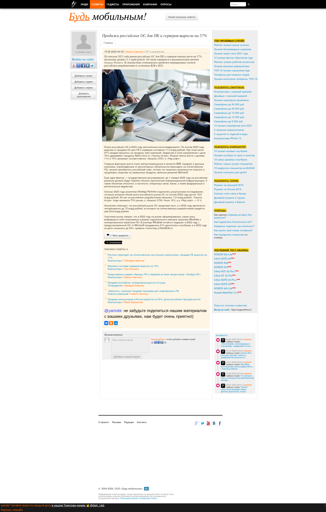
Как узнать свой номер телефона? (233, 230)
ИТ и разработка (155, 51)
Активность (222, 335)
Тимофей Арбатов (134, 260)
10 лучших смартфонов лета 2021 (233, 125)
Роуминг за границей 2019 (228, 185)
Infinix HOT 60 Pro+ (224, 271)
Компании (150, 4)
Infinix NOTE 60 (222, 258)
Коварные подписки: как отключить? (234, 226)
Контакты (142, 422)
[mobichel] (223, 340)
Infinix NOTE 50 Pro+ (225, 279)
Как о (217, 234)
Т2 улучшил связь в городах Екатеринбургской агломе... (237, 377)
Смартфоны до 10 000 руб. (229, 117)
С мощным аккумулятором (229, 129)
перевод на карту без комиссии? (233, 216)
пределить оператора (232, 234)
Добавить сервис (83, 87)
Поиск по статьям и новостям (230, 305)
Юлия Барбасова (133, 302)
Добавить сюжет (84, 75)
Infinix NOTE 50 (222, 284)
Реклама (116, 422)
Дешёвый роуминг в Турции (229, 197)
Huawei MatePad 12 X (226, 292)
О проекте (103, 422)
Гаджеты (113, 4)
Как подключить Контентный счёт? (233, 221)
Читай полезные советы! (181, 17)
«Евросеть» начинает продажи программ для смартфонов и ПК (143, 290)
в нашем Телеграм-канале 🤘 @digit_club (78, 505)
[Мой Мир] (116, 323)
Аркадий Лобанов (134, 285)
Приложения (131, 4)
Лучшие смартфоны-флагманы (231, 100)
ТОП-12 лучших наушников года (232, 70)
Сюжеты (97, 4)
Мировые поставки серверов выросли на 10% (133, 266)
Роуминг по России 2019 (227, 189)
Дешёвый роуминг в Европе (229, 202)
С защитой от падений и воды (231, 134)
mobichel (247, 339)
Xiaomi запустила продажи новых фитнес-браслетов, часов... (234, 389)
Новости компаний (118, 293)
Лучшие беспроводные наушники (232, 49)
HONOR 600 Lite (223, 254)
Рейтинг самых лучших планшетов (233, 163)
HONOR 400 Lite (223, 288)
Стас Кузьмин (131, 268)
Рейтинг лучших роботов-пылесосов (234, 61)
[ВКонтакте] (106, 323)
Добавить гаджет (84, 81)
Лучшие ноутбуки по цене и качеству (234, 155)
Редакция (129, 422)
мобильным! (108, 16)
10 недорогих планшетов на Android (234, 168)
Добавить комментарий (127, 356)
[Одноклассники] (111, 323)
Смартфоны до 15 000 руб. (229, 112)
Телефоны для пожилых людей (231, 74)
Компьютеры (115, 260)
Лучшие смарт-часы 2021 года (231, 53)
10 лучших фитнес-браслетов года (233, 57)
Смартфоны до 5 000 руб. (228, 121)
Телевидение (115, 285)
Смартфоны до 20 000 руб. (229, 108)
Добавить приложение (84, 95)
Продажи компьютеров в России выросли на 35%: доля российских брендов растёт (154, 299)
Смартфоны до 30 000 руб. (229, 104)
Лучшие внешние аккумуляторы (231, 66)
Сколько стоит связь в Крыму (230, 193)
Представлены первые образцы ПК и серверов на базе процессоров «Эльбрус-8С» (154, 274)
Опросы (165, 4)
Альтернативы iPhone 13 (227, 138)
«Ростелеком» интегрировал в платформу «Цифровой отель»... (237, 344)
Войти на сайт (83, 59)
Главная (108, 42)
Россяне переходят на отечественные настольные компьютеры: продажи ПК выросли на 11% (157, 256)
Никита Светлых (135, 51)
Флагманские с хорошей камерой (232, 91)
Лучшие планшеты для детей (230, 172)
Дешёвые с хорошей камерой (230, 95)
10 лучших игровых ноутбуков (230, 151)
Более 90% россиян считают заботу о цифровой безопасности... (236, 355)
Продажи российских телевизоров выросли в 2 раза (136, 282)
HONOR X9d (221, 262)
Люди (84, 4)
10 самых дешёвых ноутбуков (230, 159)
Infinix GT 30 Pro (223, 275)
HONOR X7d (221, 267)
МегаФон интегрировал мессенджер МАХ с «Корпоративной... (237, 366)
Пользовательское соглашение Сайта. (138, 498)
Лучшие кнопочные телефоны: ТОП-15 (235, 78)
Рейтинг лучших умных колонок (231, 45)
